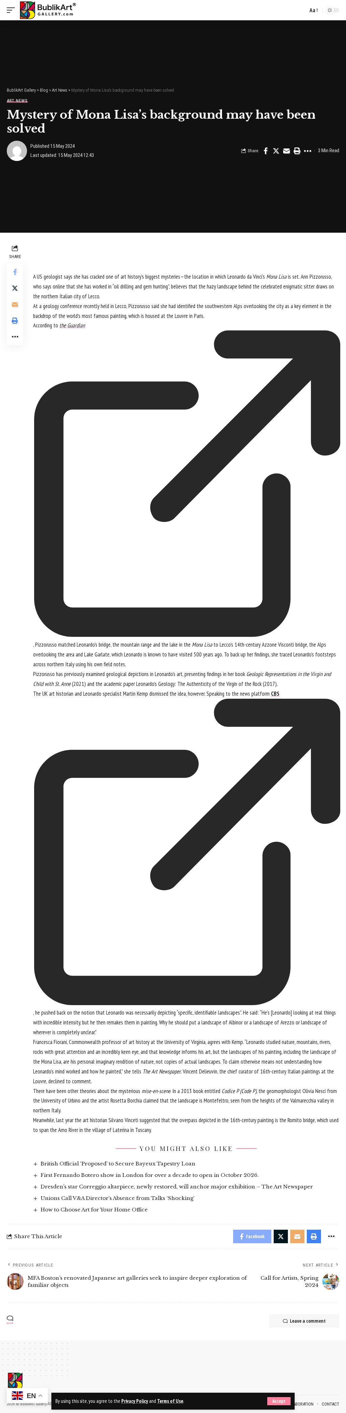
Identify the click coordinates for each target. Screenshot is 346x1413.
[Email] (286, 150)
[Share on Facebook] (265, 150)
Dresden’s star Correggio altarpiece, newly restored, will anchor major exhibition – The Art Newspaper (177, 1186)
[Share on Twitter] (276, 150)
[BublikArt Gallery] (47, 10)
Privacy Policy (134, 1401)
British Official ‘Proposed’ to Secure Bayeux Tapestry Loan (118, 1163)
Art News (17, 100)
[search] (301, 10)
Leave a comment (308, 1321)
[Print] (297, 150)
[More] (307, 150)
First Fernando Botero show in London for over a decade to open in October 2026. (150, 1175)
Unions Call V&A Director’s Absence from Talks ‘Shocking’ (117, 1198)
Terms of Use (170, 1401)
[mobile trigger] (12, 10)
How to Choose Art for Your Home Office (94, 1209)
